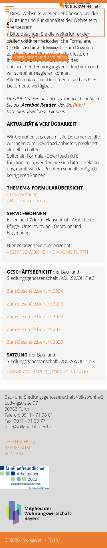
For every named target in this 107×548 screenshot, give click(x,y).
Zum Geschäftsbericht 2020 (35, 342)
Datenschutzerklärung (36, 47)
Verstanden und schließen (40, 57)
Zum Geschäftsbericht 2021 (35, 329)
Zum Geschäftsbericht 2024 (35, 291)
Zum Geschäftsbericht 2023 (35, 304)
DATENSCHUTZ (20, 442)
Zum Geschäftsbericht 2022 (35, 316)
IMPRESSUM (17, 448)
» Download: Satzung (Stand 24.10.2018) (47, 371)
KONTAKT (14, 454)
